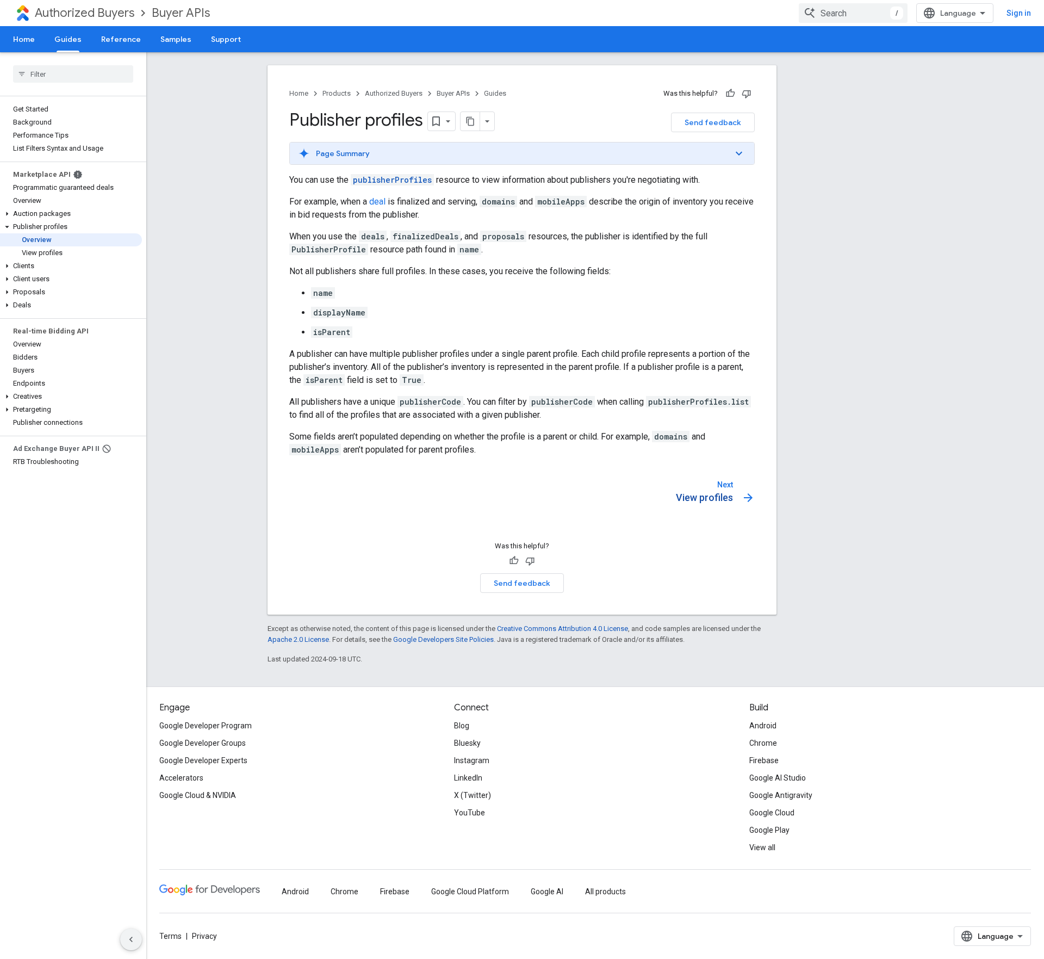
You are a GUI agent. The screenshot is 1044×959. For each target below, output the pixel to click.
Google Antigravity (780, 795)
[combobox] (853, 13)
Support (226, 39)
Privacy (204, 936)
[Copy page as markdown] (470, 121)
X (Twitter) (472, 795)
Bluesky (467, 743)
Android (762, 725)
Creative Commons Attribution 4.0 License (562, 628)
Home (24, 39)
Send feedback (713, 122)
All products (605, 891)
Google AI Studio (777, 778)
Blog (461, 725)
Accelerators (181, 778)
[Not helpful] (746, 93)
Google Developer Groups (202, 743)
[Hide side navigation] (131, 939)
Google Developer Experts (203, 760)
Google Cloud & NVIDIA (197, 795)
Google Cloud (771, 812)
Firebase (764, 760)
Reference (121, 39)
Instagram (471, 760)
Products (336, 93)
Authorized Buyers (84, 12)
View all (762, 847)
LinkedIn (468, 778)
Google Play (769, 830)
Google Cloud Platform (470, 891)
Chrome (763, 743)
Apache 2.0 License (298, 639)
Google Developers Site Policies (443, 639)
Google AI (547, 891)
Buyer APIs (181, 12)
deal (377, 201)
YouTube (469, 812)
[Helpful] (730, 93)
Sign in (1018, 13)
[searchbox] (73, 74)
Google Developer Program (205, 725)
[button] (71, 213)
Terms (170, 936)
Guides (68, 39)
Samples (175, 39)
